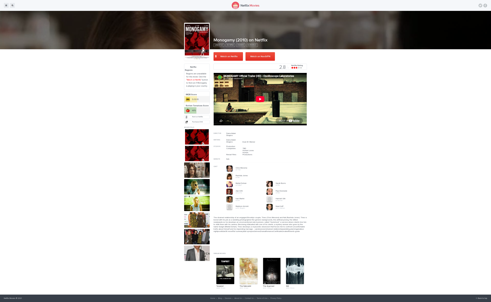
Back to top (482, 298)
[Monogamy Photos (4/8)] (197, 186)
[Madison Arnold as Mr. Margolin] (247, 210)
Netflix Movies (9, 298)
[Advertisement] (288, 149)
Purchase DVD (197, 122)
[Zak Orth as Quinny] (247, 194)
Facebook (485, 5)
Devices (228, 298)
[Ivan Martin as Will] (247, 202)
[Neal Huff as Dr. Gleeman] (287, 210)
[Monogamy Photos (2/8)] (197, 153)
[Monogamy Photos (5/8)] (197, 203)
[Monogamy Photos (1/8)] (197, 137)
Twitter (480, 5)
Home (212, 298)
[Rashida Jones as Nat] (247, 179)
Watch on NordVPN (260, 56)
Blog (220, 298)
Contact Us (249, 298)
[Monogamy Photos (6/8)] (197, 220)
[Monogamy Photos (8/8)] (197, 253)
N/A (227, 159)
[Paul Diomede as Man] (287, 194)
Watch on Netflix (229, 56)
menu (6, 5)
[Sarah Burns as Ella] (287, 187)
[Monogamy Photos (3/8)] (197, 170)
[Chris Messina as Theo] (247, 171)
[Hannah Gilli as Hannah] (287, 202)
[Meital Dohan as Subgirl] (247, 187)
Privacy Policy (275, 298)
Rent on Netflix (197, 117)
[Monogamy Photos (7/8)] (197, 236)
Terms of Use (262, 298)
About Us (238, 298)
